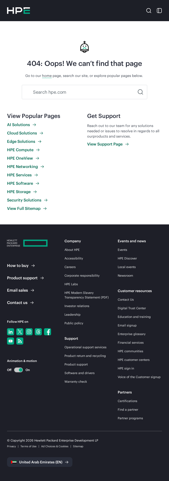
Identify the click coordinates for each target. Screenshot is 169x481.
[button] (148, 10)
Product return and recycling (85, 356)
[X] (19, 331)
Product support (76, 364)
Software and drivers (79, 373)
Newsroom (125, 276)
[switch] (16, 369)
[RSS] (19, 341)
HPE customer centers (134, 360)
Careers (70, 267)
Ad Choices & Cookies (54, 446)
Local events (127, 267)
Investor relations (76, 306)
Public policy (73, 323)
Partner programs (130, 418)
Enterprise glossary (131, 334)
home (47, 75)
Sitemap (78, 446)
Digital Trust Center (132, 308)
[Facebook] (47, 331)
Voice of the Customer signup (139, 377)
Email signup (127, 325)
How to (18, 265)
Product (22, 277)
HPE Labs (71, 284)
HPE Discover (127, 258)
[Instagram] (29, 331)
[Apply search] (140, 92)
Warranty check (75, 382)
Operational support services (85, 347)
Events (122, 250)
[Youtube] (10, 341)
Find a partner (128, 410)
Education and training (134, 317)
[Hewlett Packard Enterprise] (18, 10)
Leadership (72, 315)
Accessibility (73, 258)
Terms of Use (28, 446)
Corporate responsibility (81, 276)
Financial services (131, 343)
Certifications (127, 401)
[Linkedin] (10, 331)
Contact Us (126, 300)
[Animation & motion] (18, 369)
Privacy (11, 446)
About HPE (72, 250)
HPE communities (130, 351)
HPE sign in (126, 368)
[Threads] (38, 331)
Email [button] (17, 290)
